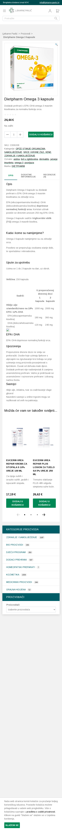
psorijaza (29, 162)
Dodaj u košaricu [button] (18, 503)
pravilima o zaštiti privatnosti (41, 811)
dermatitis (44, 159)
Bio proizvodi (15, 544)
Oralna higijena (16, 589)
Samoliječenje (13, 152)
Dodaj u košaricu (40, 134)
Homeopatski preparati (21, 567)
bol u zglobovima (29, 159)
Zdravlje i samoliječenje (22, 537)
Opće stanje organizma (30, 148)
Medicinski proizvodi (19, 582)
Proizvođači (13, 605)
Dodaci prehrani (16, 559)
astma (17, 159)
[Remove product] (20, 134)
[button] (56, 44)
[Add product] (7, 134)
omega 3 (19, 162)
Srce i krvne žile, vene (37, 152)
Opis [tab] (10, 175)
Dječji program (16, 552)
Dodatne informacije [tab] (28, 175)
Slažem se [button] (12, 825)
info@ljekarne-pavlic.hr (49, 2)
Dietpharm (18, 166)
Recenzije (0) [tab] (49, 175)
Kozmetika (13, 574)
